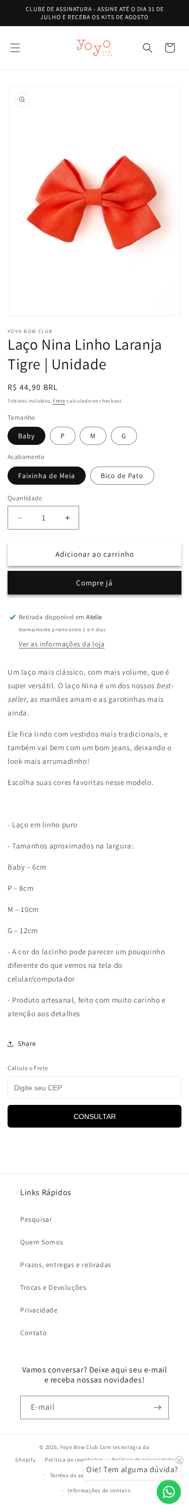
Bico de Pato (122, 475)
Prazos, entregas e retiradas (65, 1264)
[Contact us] (169, 1492)
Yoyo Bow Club (79, 1447)
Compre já (94, 582)
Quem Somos (42, 1241)
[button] (15, 48)
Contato (33, 1332)
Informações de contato (99, 1490)
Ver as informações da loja (62, 643)
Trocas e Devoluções (53, 1287)
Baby (26, 435)
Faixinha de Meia (46, 475)
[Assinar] (157, 1407)
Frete (59, 401)
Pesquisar (36, 1219)
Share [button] (27, 1043)
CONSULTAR (95, 1116)
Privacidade (39, 1309)
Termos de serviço (73, 1475)
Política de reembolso (74, 1459)
